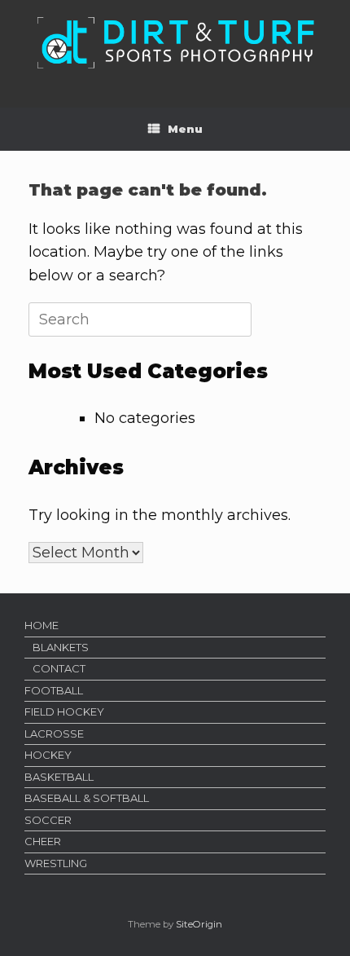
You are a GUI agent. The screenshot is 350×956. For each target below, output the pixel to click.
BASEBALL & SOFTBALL (86, 797)
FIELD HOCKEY (64, 711)
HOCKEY (48, 754)
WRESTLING (55, 863)
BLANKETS (61, 647)
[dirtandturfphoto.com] (175, 41)
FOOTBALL (53, 690)
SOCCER (48, 819)
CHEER (42, 841)
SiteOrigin (199, 924)
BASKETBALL (59, 776)
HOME (41, 625)
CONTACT (59, 668)
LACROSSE (54, 733)
